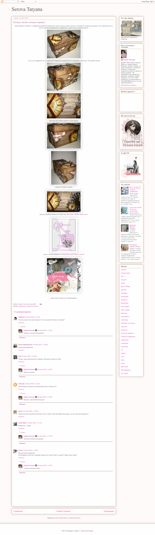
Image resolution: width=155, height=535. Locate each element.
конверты (124, 300)
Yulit (19, 356)
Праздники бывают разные (135, 245)
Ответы (23, 326)
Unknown (21, 384)
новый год (124, 320)
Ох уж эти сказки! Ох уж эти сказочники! (136, 209)
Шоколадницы (126, 370)
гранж (123, 283)
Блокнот (124, 280)
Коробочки (22, 306)
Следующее (18, 511)
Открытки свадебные (128, 336)
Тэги (122, 356)
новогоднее (125, 316)
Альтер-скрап (125, 273)
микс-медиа (125, 306)
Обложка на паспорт (128, 323)
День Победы (125, 286)
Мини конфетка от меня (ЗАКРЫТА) (135, 189)
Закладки (124, 293)
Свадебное (125, 340)
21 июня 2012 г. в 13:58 (30, 411)
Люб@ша (21, 317)
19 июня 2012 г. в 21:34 (45, 330)
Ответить (21, 322)
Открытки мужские (32, 306)
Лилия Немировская (25, 344)
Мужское (124, 313)
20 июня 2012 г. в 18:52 (45, 369)
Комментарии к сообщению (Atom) (69, 518)
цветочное (124, 366)
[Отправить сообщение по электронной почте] (40, 304)
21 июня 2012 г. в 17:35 (34, 423)
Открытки (124, 330)
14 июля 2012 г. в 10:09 (30, 450)
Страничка (124, 343)
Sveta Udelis (22, 423)
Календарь (124, 296)
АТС (122, 276)
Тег (122, 350)
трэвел (123, 353)
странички (124, 346)
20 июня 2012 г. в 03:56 (29, 356)
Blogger (90, 531)
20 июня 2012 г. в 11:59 (32, 384)
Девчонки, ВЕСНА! (133, 226)
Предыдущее (109, 511)
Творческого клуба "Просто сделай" (73, 254)
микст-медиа (125, 310)
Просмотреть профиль (129, 85)
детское (123, 290)
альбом (123, 269)
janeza (20, 411)
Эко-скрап (124, 373)
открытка (124, 326)
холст (123, 363)
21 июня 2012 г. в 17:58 (45, 436)
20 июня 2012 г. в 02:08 (40, 344)
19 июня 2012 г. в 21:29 (32, 317)
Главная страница (63, 511)
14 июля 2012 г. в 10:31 (45, 465)
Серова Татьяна (29, 330)
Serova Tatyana (27, 8)
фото (123, 360)
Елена (20, 450)
